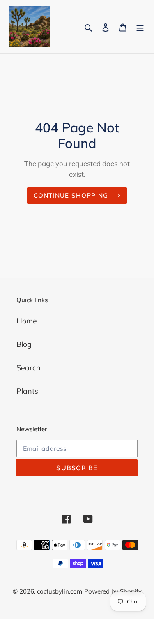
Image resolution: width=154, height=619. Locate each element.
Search (28, 367)
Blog (24, 344)
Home (26, 321)
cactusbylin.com (59, 591)
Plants (27, 391)
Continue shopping (71, 195)
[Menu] (140, 27)
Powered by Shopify (113, 591)
